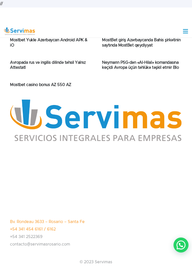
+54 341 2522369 (26, 237)
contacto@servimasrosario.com (40, 244)
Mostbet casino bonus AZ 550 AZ (40, 85)
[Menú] (185, 31)
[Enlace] (19, 31)
